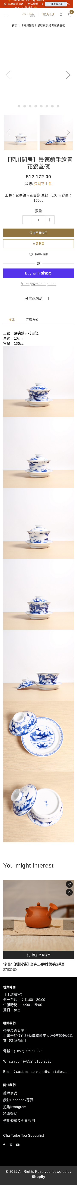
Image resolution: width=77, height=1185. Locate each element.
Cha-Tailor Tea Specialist (23, 1135)
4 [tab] (35, 106)
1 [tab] (19, 106)
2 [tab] (24, 106)
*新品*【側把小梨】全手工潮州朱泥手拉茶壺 (34, 964)
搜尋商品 (10, 1093)
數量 (38, 211)
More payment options (38, 284)
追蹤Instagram (14, 1107)
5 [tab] (41, 106)
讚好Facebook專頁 (18, 1100)
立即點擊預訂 (56, 4)
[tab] (11, 319)
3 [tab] (30, 106)
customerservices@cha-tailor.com (43, 1072)
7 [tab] (52, 106)
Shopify (38, 1177)
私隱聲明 (10, 1114)
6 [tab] (47, 106)
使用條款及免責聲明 (19, 1120)
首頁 (15, 25)
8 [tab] (58, 106)
